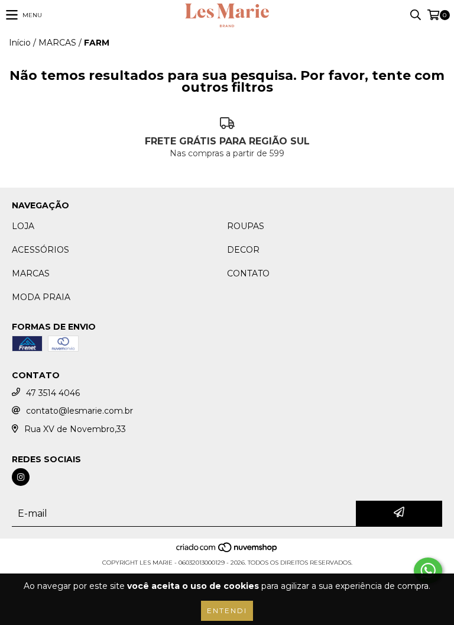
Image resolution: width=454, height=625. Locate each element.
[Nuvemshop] (227, 551)
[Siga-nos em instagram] (21, 477)
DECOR (243, 249)
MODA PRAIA (41, 297)
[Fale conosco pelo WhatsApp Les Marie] (428, 571)
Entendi (227, 610)
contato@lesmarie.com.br (79, 410)
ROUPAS (245, 226)
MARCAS (57, 42)
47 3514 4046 (53, 393)
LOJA (23, 226)
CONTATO (248, 273)
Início (20, 42)
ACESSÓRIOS (40, 249)
